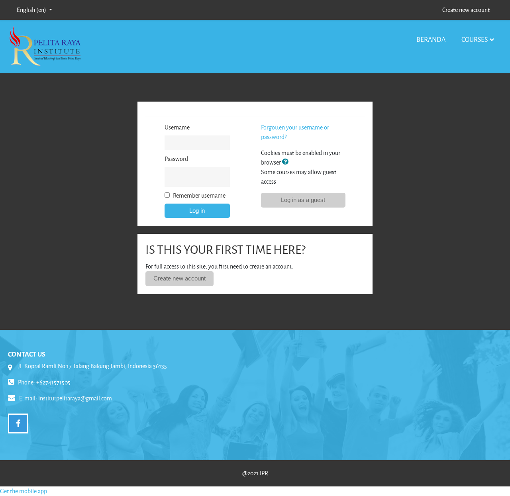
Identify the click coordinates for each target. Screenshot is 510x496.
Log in (197, 210)
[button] (287, 162)
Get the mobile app (23, 491)
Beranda (430, 39)
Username (177, 127)
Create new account (466, 10)
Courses (474, 39)
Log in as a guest (303, 199)
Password (176, 159)
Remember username (199, 195)
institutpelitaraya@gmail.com (75, 398)
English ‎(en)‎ (32, 10)
